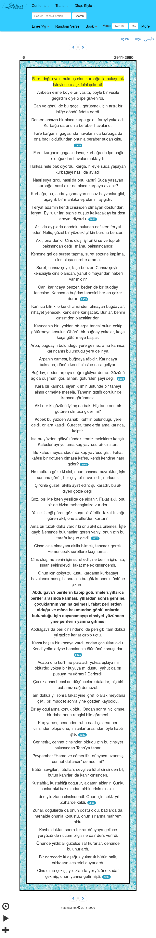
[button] (40, 5)
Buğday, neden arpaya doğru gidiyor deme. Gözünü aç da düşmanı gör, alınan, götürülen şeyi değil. (78, 375)
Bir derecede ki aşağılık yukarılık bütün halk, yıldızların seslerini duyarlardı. (78, 860)
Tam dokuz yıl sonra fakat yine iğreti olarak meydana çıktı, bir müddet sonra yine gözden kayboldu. (78, 698)
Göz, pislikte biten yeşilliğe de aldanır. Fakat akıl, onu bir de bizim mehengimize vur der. (78, 502)
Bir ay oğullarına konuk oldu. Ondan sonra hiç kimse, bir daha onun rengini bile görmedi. (78, 712)
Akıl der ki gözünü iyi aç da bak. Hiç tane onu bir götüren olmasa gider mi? (78, 408)
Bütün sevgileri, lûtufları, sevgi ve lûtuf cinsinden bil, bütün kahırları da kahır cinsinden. (78, 772)
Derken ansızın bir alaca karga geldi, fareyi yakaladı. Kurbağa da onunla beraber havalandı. (78, 122)
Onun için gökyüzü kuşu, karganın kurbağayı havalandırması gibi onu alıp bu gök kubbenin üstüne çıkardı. (78, 578)
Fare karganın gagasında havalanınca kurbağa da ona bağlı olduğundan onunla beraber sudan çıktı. (78, 136)
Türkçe (136, 39)
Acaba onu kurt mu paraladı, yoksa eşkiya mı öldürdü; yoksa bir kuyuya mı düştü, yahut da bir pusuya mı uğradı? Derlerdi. (78, 668)
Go (134, 26)
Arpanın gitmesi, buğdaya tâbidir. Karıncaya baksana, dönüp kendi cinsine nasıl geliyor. (78, 362)
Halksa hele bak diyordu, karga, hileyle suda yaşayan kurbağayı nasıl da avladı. (78, 169)
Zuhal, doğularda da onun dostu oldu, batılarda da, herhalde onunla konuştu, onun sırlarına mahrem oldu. (78, 815)
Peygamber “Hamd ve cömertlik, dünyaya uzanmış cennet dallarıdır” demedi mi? (78, 758)
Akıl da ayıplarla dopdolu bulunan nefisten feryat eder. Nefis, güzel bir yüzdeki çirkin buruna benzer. (78, 229)
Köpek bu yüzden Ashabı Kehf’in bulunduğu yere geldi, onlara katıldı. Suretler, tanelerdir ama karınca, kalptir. (78, 425)
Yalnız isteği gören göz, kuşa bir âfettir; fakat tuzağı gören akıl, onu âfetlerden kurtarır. (78, 515)
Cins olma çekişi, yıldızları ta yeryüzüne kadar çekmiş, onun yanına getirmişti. (78, 873)
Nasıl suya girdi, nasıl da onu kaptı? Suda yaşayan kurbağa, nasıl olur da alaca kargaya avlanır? (78, 183)
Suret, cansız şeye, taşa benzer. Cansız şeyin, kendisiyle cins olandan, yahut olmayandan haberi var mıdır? (78, 273)
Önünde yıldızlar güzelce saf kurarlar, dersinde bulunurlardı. (78, 846)
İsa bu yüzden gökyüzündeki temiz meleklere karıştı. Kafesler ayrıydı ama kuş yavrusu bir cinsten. (78, 441)
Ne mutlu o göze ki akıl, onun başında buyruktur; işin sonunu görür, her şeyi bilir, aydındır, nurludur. (78, 474)
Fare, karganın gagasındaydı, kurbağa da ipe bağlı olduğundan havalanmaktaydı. (78, 155)
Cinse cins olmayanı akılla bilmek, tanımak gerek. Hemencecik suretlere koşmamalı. (78, 548)
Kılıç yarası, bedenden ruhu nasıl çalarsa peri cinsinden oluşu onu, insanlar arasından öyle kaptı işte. (78, 728)
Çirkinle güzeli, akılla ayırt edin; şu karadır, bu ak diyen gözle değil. (78, 488)
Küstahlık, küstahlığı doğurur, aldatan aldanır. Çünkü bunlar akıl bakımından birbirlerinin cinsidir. (78, 786)
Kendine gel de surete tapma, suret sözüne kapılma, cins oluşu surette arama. (78, 257)
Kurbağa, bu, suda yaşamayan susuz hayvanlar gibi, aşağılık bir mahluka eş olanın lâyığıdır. (78, 196)
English (124, 39)
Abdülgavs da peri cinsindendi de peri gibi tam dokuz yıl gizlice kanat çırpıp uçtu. (78, 632)
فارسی (149, 39)
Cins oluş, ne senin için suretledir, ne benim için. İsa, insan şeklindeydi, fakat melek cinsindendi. (78, 562)
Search (79, 16)
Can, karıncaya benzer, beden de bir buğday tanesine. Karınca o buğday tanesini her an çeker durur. (78, 292)
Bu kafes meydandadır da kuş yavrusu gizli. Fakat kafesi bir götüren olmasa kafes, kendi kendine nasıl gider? (78, 458)
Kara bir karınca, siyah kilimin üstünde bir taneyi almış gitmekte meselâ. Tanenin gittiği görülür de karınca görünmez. (78, 391)
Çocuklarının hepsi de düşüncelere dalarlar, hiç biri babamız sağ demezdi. (78, 684)
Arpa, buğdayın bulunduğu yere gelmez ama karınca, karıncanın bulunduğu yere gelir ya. (78, 348)
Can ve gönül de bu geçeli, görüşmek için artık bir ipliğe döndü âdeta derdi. (78, 109)
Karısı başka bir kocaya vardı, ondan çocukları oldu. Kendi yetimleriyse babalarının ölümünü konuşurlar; (78, 645)
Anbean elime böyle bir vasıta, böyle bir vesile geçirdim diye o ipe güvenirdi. (78, 95)
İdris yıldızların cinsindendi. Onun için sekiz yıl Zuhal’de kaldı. (78, 799)
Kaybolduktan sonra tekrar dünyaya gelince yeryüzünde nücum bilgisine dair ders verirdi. (78, 832)
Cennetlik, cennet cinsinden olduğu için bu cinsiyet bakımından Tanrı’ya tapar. (78, 745)
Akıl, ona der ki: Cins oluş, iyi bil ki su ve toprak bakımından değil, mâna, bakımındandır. (78, 243)
